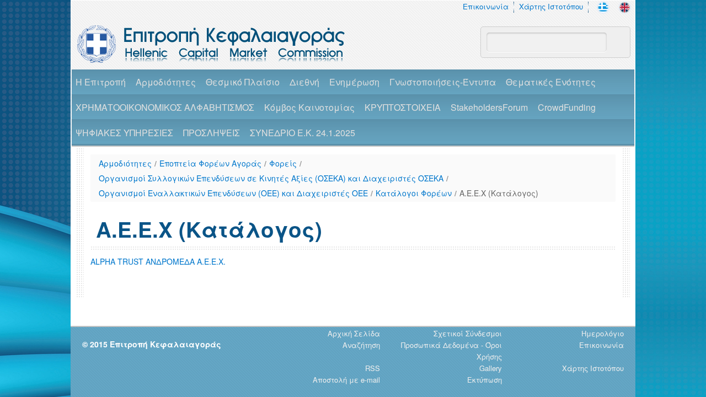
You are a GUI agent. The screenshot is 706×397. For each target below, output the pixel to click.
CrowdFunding (567, 107)
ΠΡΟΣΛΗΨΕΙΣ (211, 132)
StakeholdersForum (489, 107)
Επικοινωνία (486, 6)
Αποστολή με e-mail (346, 379)
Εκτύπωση (484, 379)
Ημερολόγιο (602, 333)
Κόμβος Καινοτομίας (309, 107)
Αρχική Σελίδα (354, 333)
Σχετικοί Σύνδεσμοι (468, 333)
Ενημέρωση (354, 82)
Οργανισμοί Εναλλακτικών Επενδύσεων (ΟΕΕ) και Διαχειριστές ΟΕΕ (233, 192)
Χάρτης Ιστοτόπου (551, 6)
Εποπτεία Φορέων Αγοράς (210, 163)
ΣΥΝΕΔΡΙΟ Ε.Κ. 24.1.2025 (302, 132)
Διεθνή (304, 82)
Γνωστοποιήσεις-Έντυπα (442, 82)
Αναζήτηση (361, 345)
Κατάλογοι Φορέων (414, 192)
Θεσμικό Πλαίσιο (243, 82)
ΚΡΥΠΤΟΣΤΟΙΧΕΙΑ (403, 107)
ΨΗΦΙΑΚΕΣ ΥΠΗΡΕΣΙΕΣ (124, 132)
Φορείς (283, 163)
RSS (372, 368)
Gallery (490, 368)
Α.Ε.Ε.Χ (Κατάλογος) (498, 192)
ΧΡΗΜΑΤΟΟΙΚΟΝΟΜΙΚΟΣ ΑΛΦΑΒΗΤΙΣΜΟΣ (165, 107)
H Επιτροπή (101, 82)
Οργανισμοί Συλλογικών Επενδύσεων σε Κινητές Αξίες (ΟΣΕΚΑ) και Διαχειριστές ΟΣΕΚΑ (271, 178)
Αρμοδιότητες (166, 82)
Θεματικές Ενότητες (551, 82)
